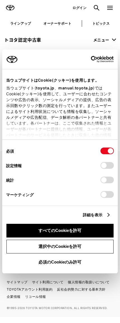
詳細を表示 (93, 214)
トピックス (101, 23)
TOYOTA (10, 7)
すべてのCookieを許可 (60, 230)
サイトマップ (17, 282)
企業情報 (14, 296)
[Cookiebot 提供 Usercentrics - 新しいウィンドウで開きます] (89, 59)
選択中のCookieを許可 (60, 246)
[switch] (107, 165)
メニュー (101, 39)
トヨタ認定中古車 (22, 39)
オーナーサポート (57, 23)
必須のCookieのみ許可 (60, 262)
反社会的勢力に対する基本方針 (81, 289)
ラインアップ (20, 23)
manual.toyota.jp (75, 88)
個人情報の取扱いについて (89, 282)
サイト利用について (47, 282)
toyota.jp (45, 88)
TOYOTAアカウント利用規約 (29, 289)
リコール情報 (35, 296)
